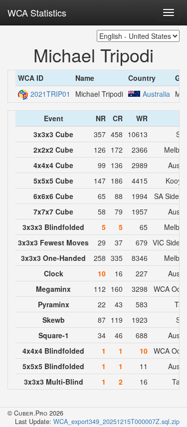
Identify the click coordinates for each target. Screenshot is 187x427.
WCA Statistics (36, 12)
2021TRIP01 (50, 94)
